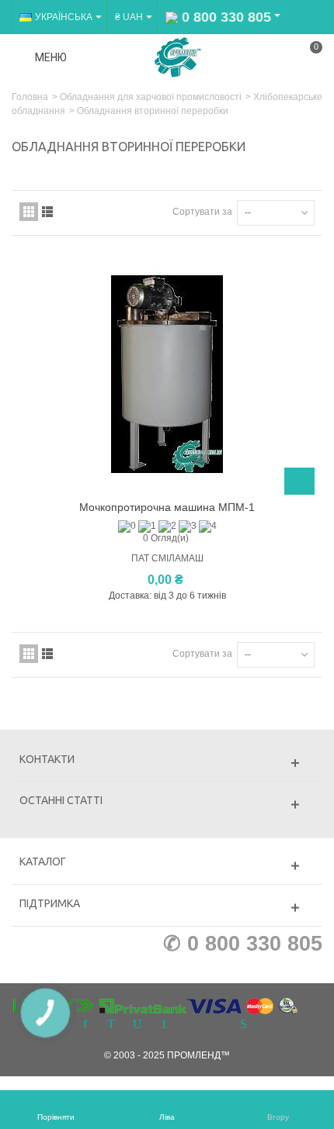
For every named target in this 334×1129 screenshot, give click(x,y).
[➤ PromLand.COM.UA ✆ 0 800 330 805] (178, 56)
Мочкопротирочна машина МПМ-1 (167, 507)
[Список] (47, 211)
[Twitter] (111, 1025)
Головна (30, 96)
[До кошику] (299, 481)
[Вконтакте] (217, 1025)
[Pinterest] (164, 1025)
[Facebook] (85, 1025)
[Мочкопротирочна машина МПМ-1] (167, 374)
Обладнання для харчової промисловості (151, 96)
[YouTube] (137, 1025)
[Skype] (243, 1025)
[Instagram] (190, 1025)
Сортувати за (202, 211)
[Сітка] (28, 211)
